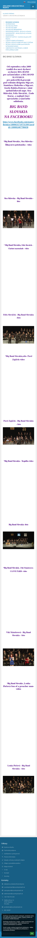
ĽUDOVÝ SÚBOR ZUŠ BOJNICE (15, 41)
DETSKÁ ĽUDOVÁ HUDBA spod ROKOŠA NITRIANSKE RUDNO (18, 45)
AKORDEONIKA (10, 24)
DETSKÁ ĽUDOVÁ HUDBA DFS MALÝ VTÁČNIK (19, 42)
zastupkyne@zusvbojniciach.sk (13, 890)
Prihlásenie (31, 2)
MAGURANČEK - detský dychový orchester (18, 33)
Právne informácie (9, 857)
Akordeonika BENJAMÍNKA (14, 29)
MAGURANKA (10, 35)
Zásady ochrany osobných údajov (14, 860)
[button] (24, 2)
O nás (6, 870)
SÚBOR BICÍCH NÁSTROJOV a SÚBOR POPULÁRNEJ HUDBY (17, 49)
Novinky (6, 876)
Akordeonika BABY (11, 28)
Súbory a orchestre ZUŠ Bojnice (14, 16)
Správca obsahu (9, 847)
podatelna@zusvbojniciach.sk (13, 907)
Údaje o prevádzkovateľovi (12, 863)
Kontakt (6, 873)
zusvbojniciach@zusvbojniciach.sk (14, 887)
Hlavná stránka (8, 13)
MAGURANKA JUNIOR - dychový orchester (18, 31)
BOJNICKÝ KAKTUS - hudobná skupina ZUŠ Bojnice (18, 38)
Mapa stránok (8, 866)
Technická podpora (10, 850)
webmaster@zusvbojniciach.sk (13, 894)
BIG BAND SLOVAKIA (12, 22)
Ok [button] (32, 933)
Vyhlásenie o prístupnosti (12, 854)
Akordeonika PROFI (12, 26)
